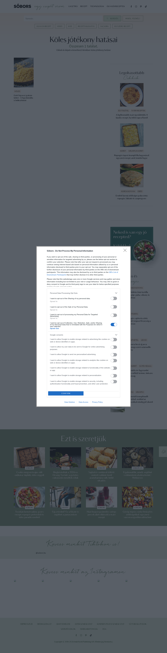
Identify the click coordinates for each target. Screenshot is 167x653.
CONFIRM (65, 393)
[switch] (114, 298)
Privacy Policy (97, 402)
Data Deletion (69, 402)
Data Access (83, 402)
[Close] (125, 251)
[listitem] (83, 293)
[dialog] (83, 326)
